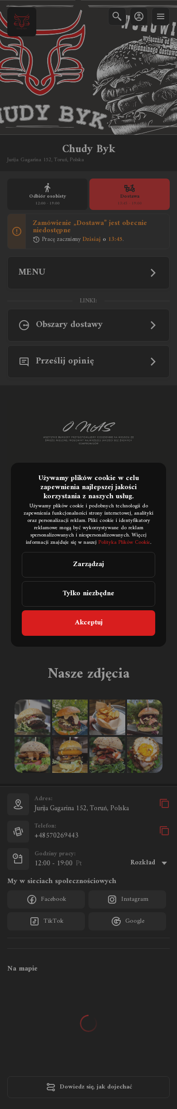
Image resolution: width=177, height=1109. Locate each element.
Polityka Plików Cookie (124, 542)
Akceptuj (89, 622)
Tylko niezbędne (88, 593)
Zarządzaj (88, 564)
